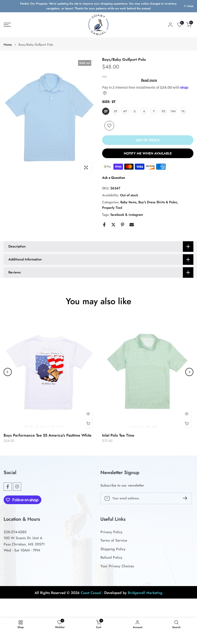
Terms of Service (113, 540)
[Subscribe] (183, 498)
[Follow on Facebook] (8, 487)
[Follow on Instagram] (17, 487)
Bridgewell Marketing (145, 592)
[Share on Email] (131, 225)
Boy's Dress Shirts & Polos (157, 202)
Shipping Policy (112, 549)
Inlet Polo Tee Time (118, 435)
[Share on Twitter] (113, 225)
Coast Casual (91, 592)
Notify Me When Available (148, 153)
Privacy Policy (111, 532)
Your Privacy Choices (117, 566)
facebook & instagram (127, 214)
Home (8, 44)
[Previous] (8, 372)
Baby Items (128, 202)
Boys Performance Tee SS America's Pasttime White (48, 435)
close (9, 6)
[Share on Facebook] (104, 225)
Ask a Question (113, 177)
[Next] (189, 372)
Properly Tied (112, 207)
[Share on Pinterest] (122, 225)
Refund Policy (111, 557)
